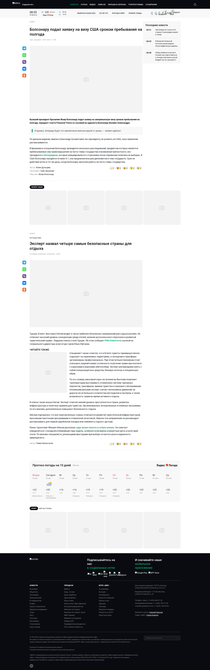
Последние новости (156, 25)
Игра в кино (69, 601)
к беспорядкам (50, 155)
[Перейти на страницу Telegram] (122, 574)
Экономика (34, 595)
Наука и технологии (37, 606)
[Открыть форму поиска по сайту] (195, 4)
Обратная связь (105, 615)
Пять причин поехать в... (74, 627)
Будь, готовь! (69, 592)
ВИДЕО (93, 4)
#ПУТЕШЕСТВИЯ (35, 238)
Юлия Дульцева (43, 167)
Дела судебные (70, 595)
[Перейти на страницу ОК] (100, 574)
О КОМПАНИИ (151, 4)
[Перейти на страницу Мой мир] (106, 574)
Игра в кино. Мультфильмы (75, 603)
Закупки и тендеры (106, 609)
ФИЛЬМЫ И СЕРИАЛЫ (117, 4)
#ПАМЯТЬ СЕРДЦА (135, 13)
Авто (32, 615)
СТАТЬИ (84, 4)
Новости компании (106, 598)
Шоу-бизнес (34, 621)
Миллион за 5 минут (72, 609)
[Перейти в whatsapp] (24, 55)
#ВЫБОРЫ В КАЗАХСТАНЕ (86, 13)
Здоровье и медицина (38, 609)
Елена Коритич (152, 615)
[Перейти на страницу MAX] (95, 574)
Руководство (104, 595)
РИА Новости (111, 340)
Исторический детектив (73, 606)
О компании (103, 589)
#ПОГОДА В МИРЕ (118, 13)
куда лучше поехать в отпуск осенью (95, 427)
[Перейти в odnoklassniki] (24, 75)
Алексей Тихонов (156, 612)
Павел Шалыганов (44, 443)
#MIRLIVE (102, 4)
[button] (28, 4)
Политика (34, 589)
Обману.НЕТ (69, 621)
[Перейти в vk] (24, 69)
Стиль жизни (35, 624)
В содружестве (35, 601)
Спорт (32, 612)
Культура (33, 618)
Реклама (102, 606)
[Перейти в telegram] (24, 48)
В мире (32, 603)
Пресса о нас (104, 601)
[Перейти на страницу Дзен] (111, 574)
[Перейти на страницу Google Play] (141, 574)
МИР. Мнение (69, 615)
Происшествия (35, 598)
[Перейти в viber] (24, 62)
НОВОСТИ (74, 4)
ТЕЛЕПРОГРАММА (135, 4)
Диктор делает (70, 598)
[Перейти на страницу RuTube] (117, 574)
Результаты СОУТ (106, 612)
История (102, 592)
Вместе (67, 589)
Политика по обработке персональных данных (46, 647)
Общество (34, 592)
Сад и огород (35, 627)
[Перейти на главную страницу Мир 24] (16, 4)
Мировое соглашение (72, 618)
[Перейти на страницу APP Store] (154, 574)
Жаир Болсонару (46, 174)
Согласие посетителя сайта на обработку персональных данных (52, 650)
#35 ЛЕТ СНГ (103, 13)
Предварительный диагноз (75, 624)
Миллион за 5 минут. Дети (74, 612)
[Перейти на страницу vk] (90, 574)
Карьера (102, 603)
